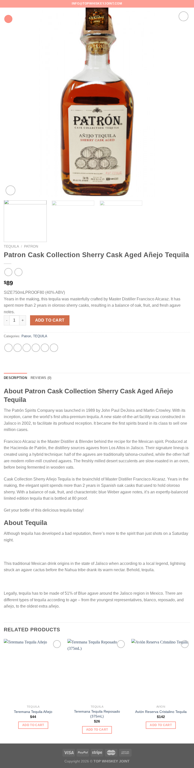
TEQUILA (11, 246)
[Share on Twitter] (26, 348)
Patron (31, 246)
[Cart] (186, 19)
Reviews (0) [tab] (41, 378)
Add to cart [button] (33, 725)
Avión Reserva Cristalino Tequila (161, 712)
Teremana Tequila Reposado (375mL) (97, 713)
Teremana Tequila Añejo (33, 712)
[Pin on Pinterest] (45, 348)
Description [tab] (15, 378)
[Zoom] (10, 190)
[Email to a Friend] (36, 348)
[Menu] (8, 19)
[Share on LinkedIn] (54, 348)
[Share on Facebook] (17, 348)
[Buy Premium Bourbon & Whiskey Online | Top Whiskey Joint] (97, 19)
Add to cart (50, 320)
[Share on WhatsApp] (8, 348)
